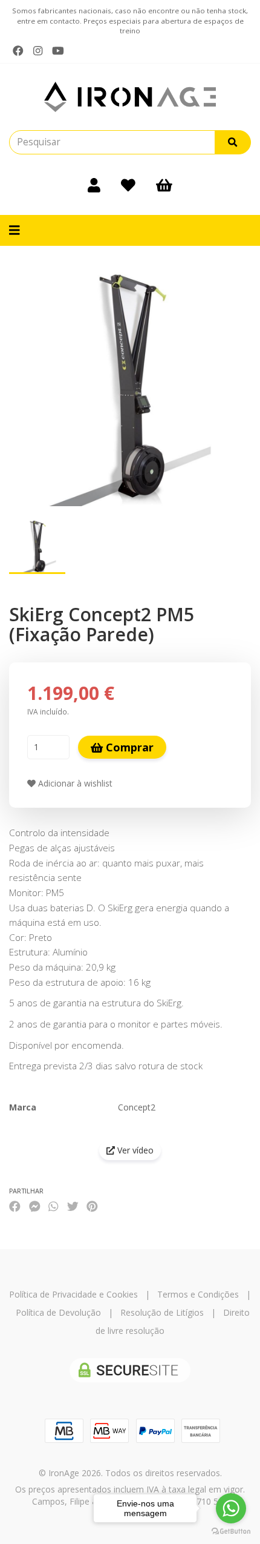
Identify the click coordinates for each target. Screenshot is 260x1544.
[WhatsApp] (53, 1206)
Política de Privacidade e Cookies (73, 1294)
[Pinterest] (92, 1206)
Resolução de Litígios (162, 1312)
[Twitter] (73, 1206)
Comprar (128, 747)
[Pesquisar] (233, 142)
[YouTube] (58, 50)
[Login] (94, 184)
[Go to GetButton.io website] (231, 1532)
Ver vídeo (134, 1150)
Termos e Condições (198, 1294)
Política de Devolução (58, 1312)
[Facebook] (18, 50)
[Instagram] (38, 50)
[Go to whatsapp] (231, 1508)
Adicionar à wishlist (74, 783)
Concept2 (136, 1107)
